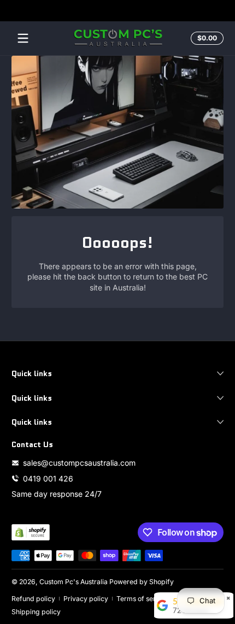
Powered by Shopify (141, 582)
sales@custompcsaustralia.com (79, 462)
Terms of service (142, 599)
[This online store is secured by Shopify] (30, 532)
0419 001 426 (48, 478)
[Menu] (22, 38)
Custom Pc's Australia (73, 582)
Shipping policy (36, 612)
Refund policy (33, 599)
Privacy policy (85, 599)
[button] (205, 38)
